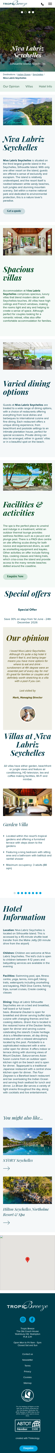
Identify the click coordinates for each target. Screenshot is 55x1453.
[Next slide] (46, 801)
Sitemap (28, 1383)
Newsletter (27, 1360)
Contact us (27, 1354)
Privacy (27, 1371)
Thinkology (33, 1438)
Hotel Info (45, 86)
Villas (29, 86)
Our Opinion (11, 86)
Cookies (27, 1377)
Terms (28, 1365)
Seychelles (38, 74)
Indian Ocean (24, 74)
